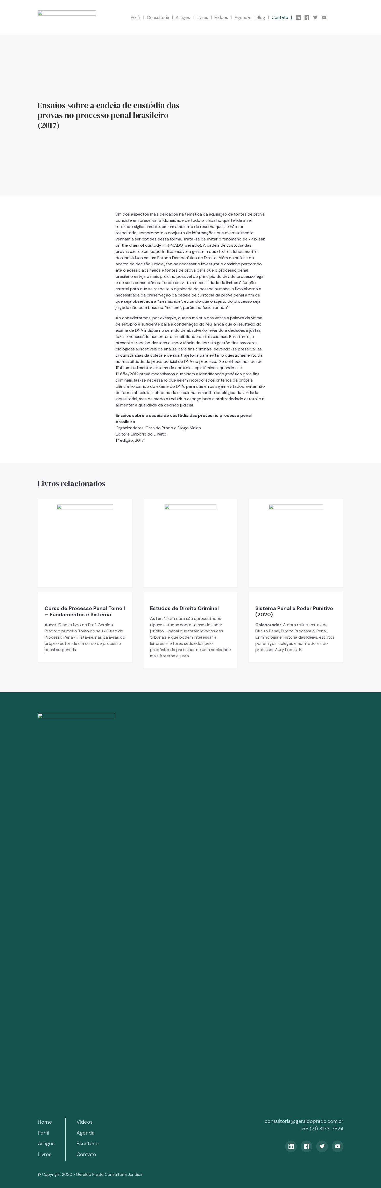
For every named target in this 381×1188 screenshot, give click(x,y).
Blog (260, 17)
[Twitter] (317, 17)
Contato (280, 17)
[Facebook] (309, 17)
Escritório (87, 1143)
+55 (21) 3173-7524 (321, 1128)
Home (45, 1121)
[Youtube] (326, 17)
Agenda (242, 17)
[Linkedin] (300, 17)
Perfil (135, 17)
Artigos (183, 17)
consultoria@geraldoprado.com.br (304, 1121)
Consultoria (158, 17)
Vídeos (221, 17)
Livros (202, 17)
